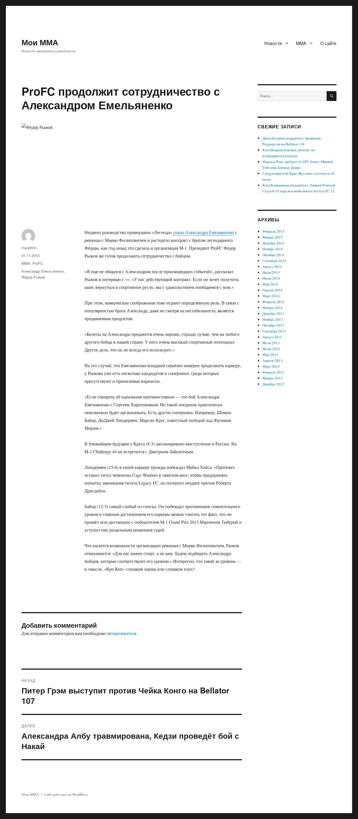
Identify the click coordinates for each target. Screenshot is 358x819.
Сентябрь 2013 (274, 331)
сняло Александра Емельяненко (203, 232)
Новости (273, 43)
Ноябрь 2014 (272, 248)
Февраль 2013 (273, 372)
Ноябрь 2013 (272, 319)
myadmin (29, 247)
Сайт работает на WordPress (66, 794)
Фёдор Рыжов (33, 277)
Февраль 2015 (273, 231)
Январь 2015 (272, 237)
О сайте (328, 43)
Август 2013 (272, 336)
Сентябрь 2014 (274, 260)
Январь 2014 (272, 307)
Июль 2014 (271, 272)
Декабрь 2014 (273, 243)
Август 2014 (272, 266)
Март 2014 (271, 295)
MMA (301, 43)
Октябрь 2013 (273, 325)
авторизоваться (121, 633)
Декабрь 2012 (273, 383)
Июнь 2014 (271, 278)
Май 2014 (270, 284)
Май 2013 (270, 354)
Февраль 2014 (273, 301)
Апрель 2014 (272, 289)
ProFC (37, 263)
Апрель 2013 (272, 360)
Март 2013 (271, 366)
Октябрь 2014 (273, 254)
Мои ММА (40, 42)
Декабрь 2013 (273, 313)
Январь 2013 (272, 378)
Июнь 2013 (271, 348)
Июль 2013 (271, 342)
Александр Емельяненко (43, 271)
